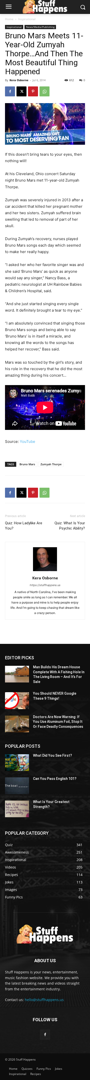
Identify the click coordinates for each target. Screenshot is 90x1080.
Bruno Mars (27, 464)
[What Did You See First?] (17, 762)
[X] (21, 91)
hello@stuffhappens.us (44, 999)
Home (9, 19)
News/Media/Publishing (40, 27)
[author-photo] (45, 571)
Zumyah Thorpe (51, 464)
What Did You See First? (52, 755)
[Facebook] (10, 91)
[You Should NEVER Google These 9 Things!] (17, 700)
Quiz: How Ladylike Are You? (23, 526)
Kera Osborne (19, 80)
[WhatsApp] (45, 91)
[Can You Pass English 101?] (17, 785)
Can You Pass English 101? (54, 779)
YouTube (27, 441)
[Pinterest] (33, 91)
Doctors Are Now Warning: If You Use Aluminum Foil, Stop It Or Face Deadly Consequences (58, 722)
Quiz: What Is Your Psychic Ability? (69, 526)
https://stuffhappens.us (45, 585)
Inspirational (27, 19)
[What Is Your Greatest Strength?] (17, 809)
